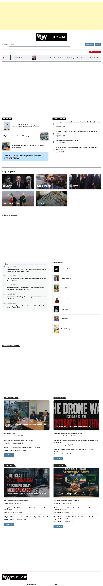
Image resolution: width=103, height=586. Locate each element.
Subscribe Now (51, 302)
